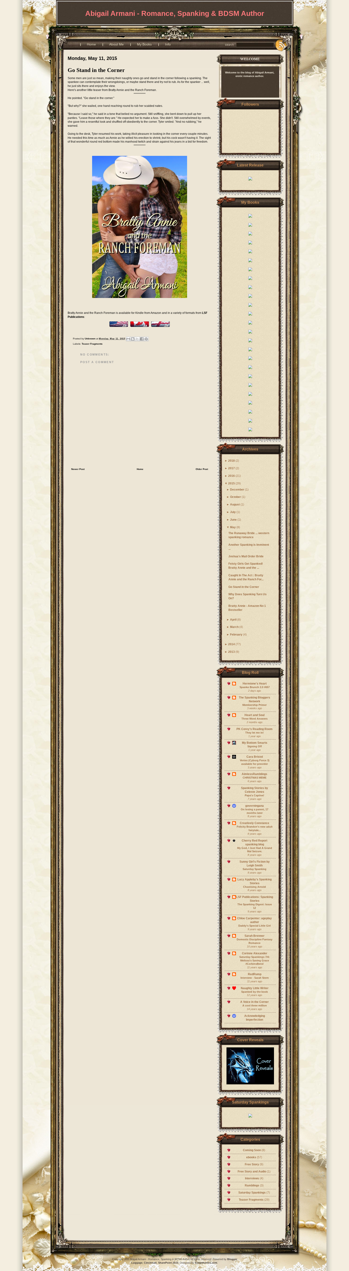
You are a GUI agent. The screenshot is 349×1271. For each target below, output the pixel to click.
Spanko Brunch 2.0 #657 (255, 687)
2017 (231, 468)
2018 (231, 460)
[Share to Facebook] (141, 339)
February (236, 634)
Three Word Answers (254, 718)
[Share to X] (137, 339)
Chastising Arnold (254, 886)
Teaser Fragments (251, 1199)
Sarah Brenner (254, 935)
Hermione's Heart (255, 683)
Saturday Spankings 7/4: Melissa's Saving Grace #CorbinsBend (254, 960)
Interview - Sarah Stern (255, 977)
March (234, 627)
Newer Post (78, 469)
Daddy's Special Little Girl (254, 925)
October (235, 497)
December (237, 489)
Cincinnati (150, 1262)
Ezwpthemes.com (206, 1262)
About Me (116, 44)
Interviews (252, 1178)
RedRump (254, 974)
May (233, 527)
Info (168, 44)
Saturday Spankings (252, 1192)
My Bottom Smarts (254, 742)
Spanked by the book (254, 991)
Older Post (202, 469)
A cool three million (254, 1005)
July (233, 512)
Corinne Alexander (254, 953)
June (233, 519)
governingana (254, 805)
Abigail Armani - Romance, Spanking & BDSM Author (174, 13)
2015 (231, 483)
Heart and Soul (254, 715)
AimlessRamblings (254, 774)
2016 (231, 476)
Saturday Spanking (254, 869)
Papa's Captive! (254, 795)
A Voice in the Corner (254, 1002)
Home (91, 44)
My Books (144, 44)
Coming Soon (252, 1150)
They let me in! (254, 732)
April (233, 619)
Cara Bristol (254, 756)
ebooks (251, 1157)
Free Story (252, 1164)
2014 (231, 644)
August (235, 504)
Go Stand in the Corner (243, 587)
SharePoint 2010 (168, 1262)
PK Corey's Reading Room (254, 729)
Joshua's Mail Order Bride (246, 556)
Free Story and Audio (252, 1171)
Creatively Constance (254, 823)
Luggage (136, 1262)
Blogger (181, 27)
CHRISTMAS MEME (254, 777)
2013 (231, 652)
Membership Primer (254, 704)
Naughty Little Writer (255, 988)
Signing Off (254, 746)
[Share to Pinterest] (146, 339)
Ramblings (252, 1185)
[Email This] (128, 339)
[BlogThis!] (132, 339)
